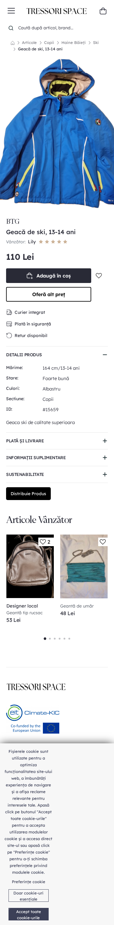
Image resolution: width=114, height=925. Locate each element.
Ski (96, 42)
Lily (32, 242)
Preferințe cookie (28, 881)
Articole (29, 42)
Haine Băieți (73, 42)
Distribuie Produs (28, 493)
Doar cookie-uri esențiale (28, 896)
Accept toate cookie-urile (28, 914)
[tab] (50, 205)
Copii (49, 42)
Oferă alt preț (48, 294)
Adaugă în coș (53, 276)
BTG (12, 221)
